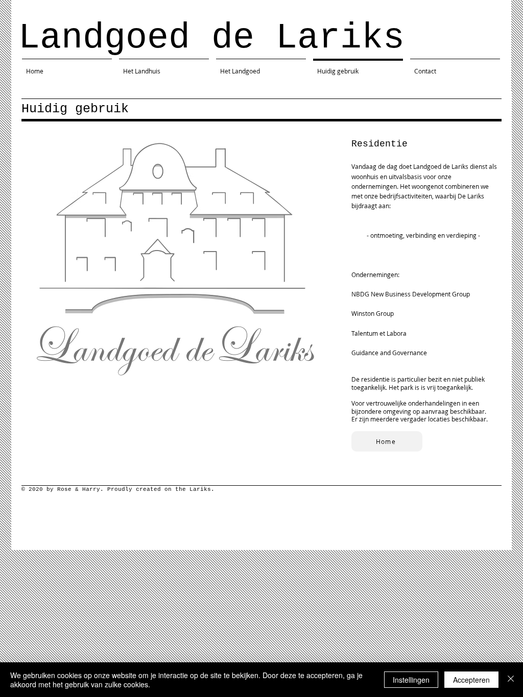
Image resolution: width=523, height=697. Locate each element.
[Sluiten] (511, 679)
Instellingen (411, 680)
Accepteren (471, 680)
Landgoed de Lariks (211, 38)
